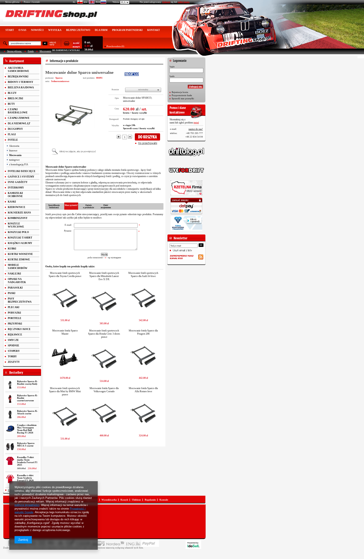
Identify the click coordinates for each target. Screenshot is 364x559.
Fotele (31, 51)
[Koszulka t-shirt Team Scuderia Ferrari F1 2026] (10, 479)
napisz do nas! (196, 129)
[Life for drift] (186, 170)
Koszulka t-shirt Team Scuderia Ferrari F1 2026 (25, 478)
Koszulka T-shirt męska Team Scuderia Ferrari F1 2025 (27, 461)
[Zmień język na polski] (77, 2)
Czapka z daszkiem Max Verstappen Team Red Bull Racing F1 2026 (26, 429)
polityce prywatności (27, 505)
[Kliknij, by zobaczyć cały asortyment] (22, 60)
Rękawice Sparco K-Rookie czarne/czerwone (27, 398)
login (172, 66)
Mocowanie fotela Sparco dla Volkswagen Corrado (104, 390)
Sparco (59, 78)
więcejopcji (53, 43)
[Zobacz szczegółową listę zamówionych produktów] (71, 46)
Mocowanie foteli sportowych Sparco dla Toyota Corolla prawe (65, 275)
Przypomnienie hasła (182, 95)
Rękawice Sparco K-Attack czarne (27, 412)
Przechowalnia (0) (115, 46)
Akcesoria (14, 145)
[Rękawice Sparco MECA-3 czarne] (10, 447)
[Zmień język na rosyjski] (100, 2)
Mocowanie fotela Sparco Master (65, 332)
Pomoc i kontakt (32, 2)
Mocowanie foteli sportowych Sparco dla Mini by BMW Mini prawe (65, 391)
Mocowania (45, 51)
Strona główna (12, 2)
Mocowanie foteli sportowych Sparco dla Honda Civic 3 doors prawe (104, 333)
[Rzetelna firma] (186, 187)
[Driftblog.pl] (186, 151)
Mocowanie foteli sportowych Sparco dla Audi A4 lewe (143, 275)
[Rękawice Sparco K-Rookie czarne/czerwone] (10, 399)
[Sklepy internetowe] (193, 544)
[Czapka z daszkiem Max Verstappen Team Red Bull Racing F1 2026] (10, 428)
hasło (172, 76)
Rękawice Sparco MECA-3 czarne (26, 444)
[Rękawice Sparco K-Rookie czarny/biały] (10, 385)
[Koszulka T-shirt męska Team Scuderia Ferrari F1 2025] (10, 461)
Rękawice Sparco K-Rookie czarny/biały (27, 382)
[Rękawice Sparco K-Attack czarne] (10, 414)
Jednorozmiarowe (60, 81)
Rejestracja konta (180, 92)
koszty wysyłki (139, 112)
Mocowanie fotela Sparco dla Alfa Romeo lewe (143, 390)
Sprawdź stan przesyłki (183, 98)
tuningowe (14, 159)
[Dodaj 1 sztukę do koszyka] (149, 136)
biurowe (13, 150)
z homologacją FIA (18, 164)
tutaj (196, 122)
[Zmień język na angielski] (89, 2)
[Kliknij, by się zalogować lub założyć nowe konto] (186, 59)
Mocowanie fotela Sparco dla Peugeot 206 (143, 332)
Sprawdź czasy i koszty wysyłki (139, 128)
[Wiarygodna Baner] (186, 223)
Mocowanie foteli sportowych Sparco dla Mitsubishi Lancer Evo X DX (104, 276)
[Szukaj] (45, 44)
